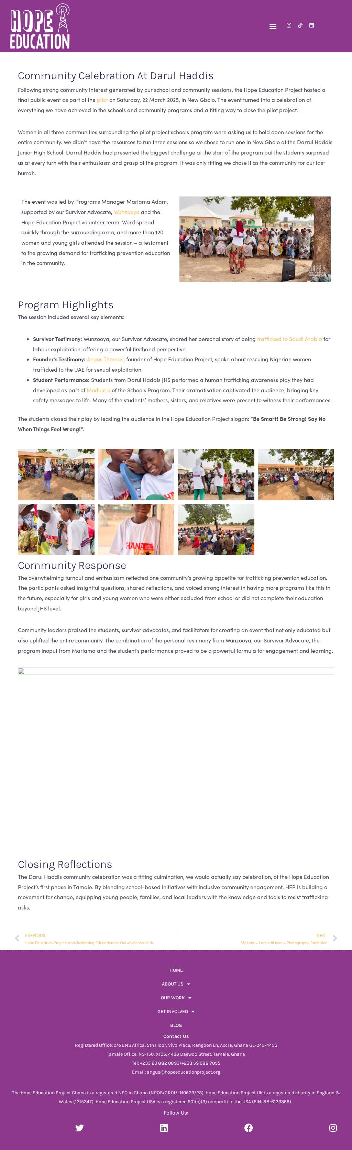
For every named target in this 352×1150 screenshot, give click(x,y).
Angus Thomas (104, 359)
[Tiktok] (300, 25)
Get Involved (172, 1011)
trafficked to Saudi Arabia (289, 338)
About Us (173, 984)
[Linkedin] (311, 25)
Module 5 (98, 390)
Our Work (173, 998)
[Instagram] (289, 25)
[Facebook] (248, 1127)
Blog (176, 1025)
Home (176, 970)
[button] (272, 26)
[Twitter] (79, 1127)
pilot (102, 99)
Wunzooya (127, 211)
